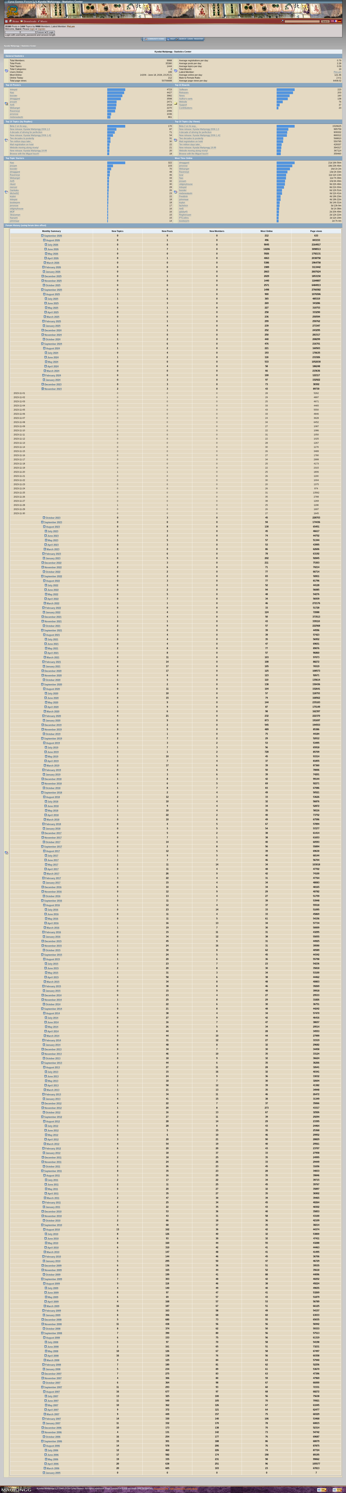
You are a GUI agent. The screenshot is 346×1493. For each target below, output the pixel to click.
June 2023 (53, 535)
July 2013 (52, 1072)
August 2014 (52, 1013)
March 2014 (52, 1036)
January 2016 (52, 936)
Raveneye (15, 111)
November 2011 (52, 1162)
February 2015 (53, 986)
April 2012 (53, 1139)
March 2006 (52, 1468)
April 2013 (53, 1085)
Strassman (15, 215)
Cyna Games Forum (20, 1)
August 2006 (52, 1446)
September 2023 (52, 522)
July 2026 (52, 244)
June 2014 (53, 1022)
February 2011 (53, 1202)
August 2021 (52, 635)
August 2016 (52, 905)
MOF (12, 211)
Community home (156, 39)
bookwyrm (15, 202)
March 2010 (52, 1252)
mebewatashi (16, 117)
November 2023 (53, 389)
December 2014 (52, 995)
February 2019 (53, 770)
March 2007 (52, 1414)
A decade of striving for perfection (26, 132)
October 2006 (52, 1437)
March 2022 (52, 603)
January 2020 (52, 720)
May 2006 (52, 1459)
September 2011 (52, 1171)
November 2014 (53, 1000)
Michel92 (14, 193)
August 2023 (52, 526)
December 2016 (52, 887)
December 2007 (52, 1373)
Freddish (183, 196)
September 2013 (52, 1063)
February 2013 (53, 1094)
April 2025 (53, 312)
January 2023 (52, 558)
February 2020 (53, 716)
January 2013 (52, 1099)
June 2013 (53, 1076)
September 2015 (52, 954)
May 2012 (52, 1135)
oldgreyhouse (16, 208)
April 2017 (53, 869)
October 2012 (52, 1112)
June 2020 (53, 698)
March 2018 (52, 819)
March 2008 (52, 1360)
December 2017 (52, 833)
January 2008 (52, 1369)
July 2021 (52, 639)
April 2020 (53, 707)
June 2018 (53, 806)
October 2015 (52, 950)
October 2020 (52, 680)
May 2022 (52, 594)
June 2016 (53, 914)
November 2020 (53, 675)
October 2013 (52, 1058)
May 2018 (52, 810)
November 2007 (53, 1378)
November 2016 (53, 891)
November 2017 (53, 837)
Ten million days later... (21, 141)
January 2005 (52, 1473)
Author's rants (185, 98)
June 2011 (53, 1184)
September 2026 (52, 235)
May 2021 (52, 648)
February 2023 (53, 554)
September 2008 (52, 1333)
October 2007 (52, 1382)
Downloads (29, 21)
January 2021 (52, 666)
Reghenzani (185, 215)
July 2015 (52, 963)
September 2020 (52, 684)
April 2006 (53, 1464)
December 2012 (52, 1103)
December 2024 (52, 330)
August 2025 (52, 294)
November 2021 (53, 621)
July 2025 (52, 299)
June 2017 (53, 860)
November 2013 (53, 1054)
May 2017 (52, 864)
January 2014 (52, 1045)
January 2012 (52, 1153)
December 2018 (52, 779)
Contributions (185, 108)
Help (172, 39)
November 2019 (53, 729)
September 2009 (52, 1279)
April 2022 (53, 599)
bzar (181, 175)
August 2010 (52, 1229)
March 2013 (52, 1090)
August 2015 (52, 959)
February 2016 (53, 932)
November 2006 (53, 1432)
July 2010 (52, 1234)
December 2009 (52, 1265)
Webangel (15, 108)
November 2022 (53, 567)
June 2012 (53, 1130)
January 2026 (52, 271)
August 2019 (52, 743)
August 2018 (52, 797)
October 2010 (52, 1220)
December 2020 (52, 671)
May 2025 (52, 308)
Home (15, 21)
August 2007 (52, 1391)
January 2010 (52, 1261)
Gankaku (14, 190)
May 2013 (52, 1081)
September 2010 (52, 1225)
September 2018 (52, 792)
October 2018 (52, 788)
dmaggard (15, 98)
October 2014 (52, 1004)
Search (182, 39)
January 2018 (52, 828)
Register (198, 39)
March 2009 (52, 1306)
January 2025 (52, 326)
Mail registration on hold (22, 144)
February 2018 (53, 824)
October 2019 (52, 734)
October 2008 (52, 1328)
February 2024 (53, 375)
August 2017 (52, 851)
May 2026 (52, 253)
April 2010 (53, 1247)
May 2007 (52, 1405)
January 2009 (52, 1315)
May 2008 (52, 1351)
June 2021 (53, 644)
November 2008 (53, 1324)
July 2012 (52, 1126)
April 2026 (53, 258)
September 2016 (52, 900)
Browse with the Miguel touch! (24, 153)
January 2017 (52, 882)
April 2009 (53, 1301)
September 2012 (52, 1117)
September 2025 (52, 290)
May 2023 (52, 540)
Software (183, 89)
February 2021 (53, 662)
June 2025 (53, 303)
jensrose (14, 114)
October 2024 (52, 339)
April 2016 (53, 923)
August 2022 (52, 581)
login (32, 29)
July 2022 (52, 585)
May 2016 (52, 918)
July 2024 (52, 353)
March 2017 (52, 873)
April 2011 (53, 1193)
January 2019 (52, 774)
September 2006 (52, 1441)
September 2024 (52, 344)
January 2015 (52, 991)
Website (183, 102)
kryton (13, 196)
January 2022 (52, 612)
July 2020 (52, 693)
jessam (13, 102)
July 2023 (52, 531)
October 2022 (52, 572)
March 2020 (52, 711)
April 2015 (53, 977)
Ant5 (12, 105)
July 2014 (52, 1018)
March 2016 (52, 927)
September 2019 (52, 738)
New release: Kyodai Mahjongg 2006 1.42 (30, 135)
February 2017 (53, 878)
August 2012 (52, 1121)
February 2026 (53, 267)
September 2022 (52, 576)
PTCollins (184, 218)
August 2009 (52, 1283)
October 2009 (52, 1274)
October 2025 (52, 285)
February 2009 (53, 1310)
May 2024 (52, 362)
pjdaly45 (183, 211)
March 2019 (52, 765)
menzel (13, 187)
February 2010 (53, 1256)
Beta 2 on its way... (19, 126)
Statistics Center (28, 46)
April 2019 (53, 761)
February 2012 (53, 1148)
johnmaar (14, 221)
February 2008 (53, 1364)
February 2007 (53, 1418)
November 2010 (53, 1216)
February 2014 (53, 1040)
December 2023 (52, 384)
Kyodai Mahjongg (11, 46)
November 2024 (53, 335)
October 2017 (52, 842)
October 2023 (52, 517)
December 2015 (52, 941)
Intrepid (13, 89)
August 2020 (52, 689)
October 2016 (52, 896)
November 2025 (53, 280)
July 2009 (52, 1288)
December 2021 (52, 617)
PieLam (71, 26)
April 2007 (53, 1409)
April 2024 (53, 366)
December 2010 (52, 1211)
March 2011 (52, 1198)
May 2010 (52, 1243)
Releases (183, 92)
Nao (12, 92)
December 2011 (52, 1157)
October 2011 (52, 1166)
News (182, 95)
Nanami (14, 218)
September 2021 (52, 630)
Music (44, 21)
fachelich (183, 205)
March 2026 (52, 262)
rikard (12, 184)
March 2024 (52, 371)
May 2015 (52, 972)
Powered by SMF (161, 1489)
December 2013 (52, 1049)
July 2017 (52, 855)
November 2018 (53, 783)
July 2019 (52, 747)
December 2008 (52, 1319)
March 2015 (52, 981)
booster (13, 95)
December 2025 (52, 276)
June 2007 (53, 1400)
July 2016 (52, 909)
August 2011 (53, 1175)
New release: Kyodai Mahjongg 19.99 (28, 150)
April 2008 (53, 1355)
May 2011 (52, 1189)
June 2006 (53, 1455)
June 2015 (53, 968)
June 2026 (53, 249)
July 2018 (52, 801)
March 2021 (52, 657)
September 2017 (52, 846)
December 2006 (52, 1428)
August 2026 (52, 240)
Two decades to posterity (22, 138)
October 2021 (52, 626)
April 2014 (53, 1031)
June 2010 (53, 1238)
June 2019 (53, 752)
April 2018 (53, 815)
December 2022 (52, 563)
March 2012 (52, 1144)
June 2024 (53, 357)
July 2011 (52, 1180)
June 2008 (53, 1346)
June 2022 (53, 590)
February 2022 (53, 608)
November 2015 (53, 945)
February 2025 (53, 321)
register (41, 29)
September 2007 (52, 1387)
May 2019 (52, 756)
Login (190, 39)
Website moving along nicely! (24, 147)
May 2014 (52, 1027)
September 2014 (52, 1009)
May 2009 (52, 1297)
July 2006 (52, 1450)
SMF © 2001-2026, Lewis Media (184, 1489)
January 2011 (52, 1207)
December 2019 (52, 725)
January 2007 (52, 1423)
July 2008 (52, 1342)
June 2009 (53, 1292)
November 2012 (53, 1108)
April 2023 (53, 544)
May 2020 (52, 702)
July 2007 (52, 1396)
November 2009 (53, 1270)
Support (183, 105)
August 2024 (52, 348)
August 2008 (52, 1337)
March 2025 (52, 317)
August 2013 (52, 1067)
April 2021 (53, 653)
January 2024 (52, 380)
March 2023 (52, 549)
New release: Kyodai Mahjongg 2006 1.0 (30, 129)
